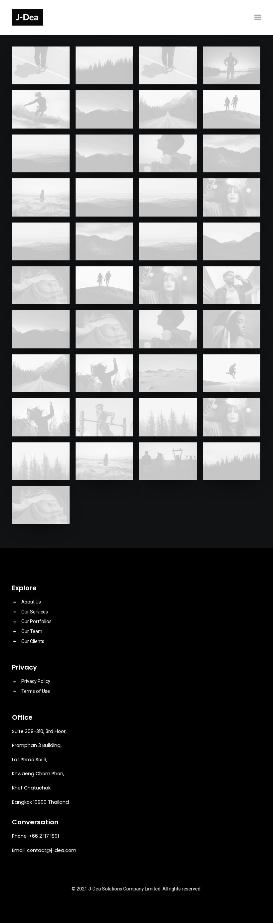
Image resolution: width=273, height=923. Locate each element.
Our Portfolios (36, 621)
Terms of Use (35, 691)
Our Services (34, 611)
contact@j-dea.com (51, 850)
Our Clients (32, 641)
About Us (31, 601)
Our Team (31, 631)
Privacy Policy (35, 681)
